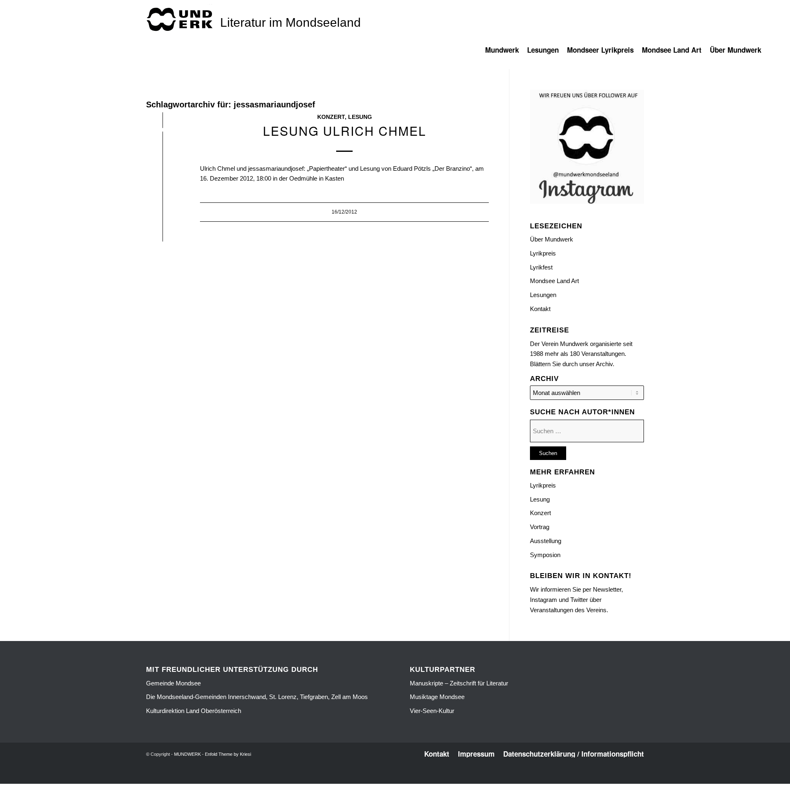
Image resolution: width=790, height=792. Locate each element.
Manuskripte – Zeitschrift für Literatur (459, 683)
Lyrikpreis (543, 253)
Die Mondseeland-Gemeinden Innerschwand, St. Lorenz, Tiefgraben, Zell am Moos (257, 696)
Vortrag (539, 526)
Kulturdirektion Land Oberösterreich (193, 710)
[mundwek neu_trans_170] (181, 18)
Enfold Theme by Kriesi (228, 754)
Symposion (545, 554)
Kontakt (540, 308)
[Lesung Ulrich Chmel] (162, 131)
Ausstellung (545, 540)
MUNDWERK (187, 754)
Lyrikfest (541, 267)
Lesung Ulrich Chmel (344, 130)
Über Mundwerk (551, 239)
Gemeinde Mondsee (173, 683)
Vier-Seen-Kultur (432, 710)
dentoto (396, 779)
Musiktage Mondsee (437, 696)
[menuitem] (506, 54)
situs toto (377, 779)
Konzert (331, 117)
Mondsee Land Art (554, 280)
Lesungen (543, 294)
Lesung (360, 117)
